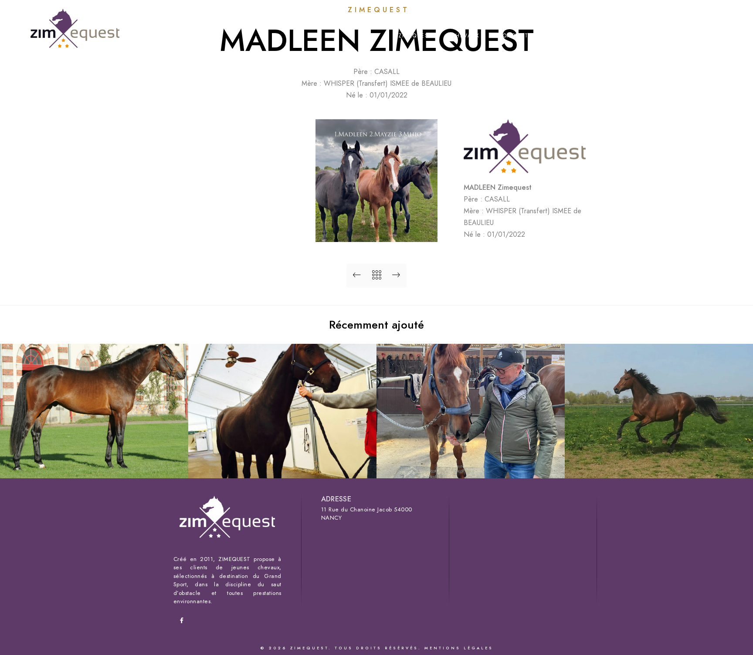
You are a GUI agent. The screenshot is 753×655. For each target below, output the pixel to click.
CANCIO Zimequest (94, 464)
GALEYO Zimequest (659, 464)
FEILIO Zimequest (470, 464)
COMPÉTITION (519, 35)
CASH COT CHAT (282, 464)
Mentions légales (458, 648)
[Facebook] (719, 17)
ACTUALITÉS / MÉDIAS (641, 35)
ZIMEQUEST (415, 35)
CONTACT (709, 35)
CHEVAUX (465, 35)
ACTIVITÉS (574, 35)
